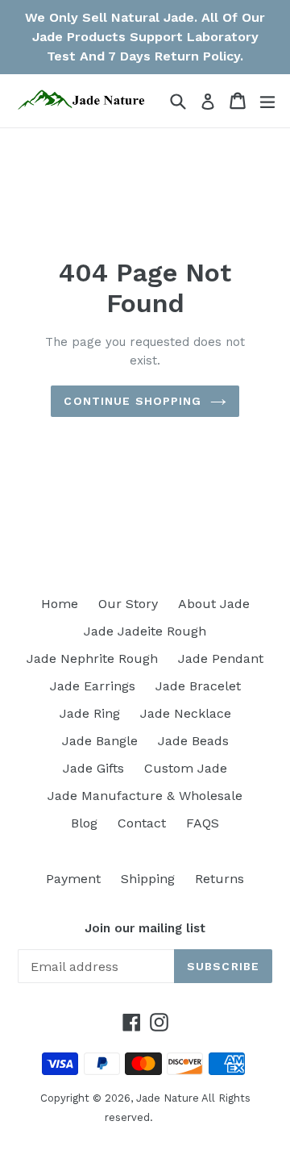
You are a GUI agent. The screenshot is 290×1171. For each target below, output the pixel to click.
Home (59, 603)
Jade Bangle (100, 740)
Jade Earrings (92, 686)
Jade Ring (90, 713)
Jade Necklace (185, 713)
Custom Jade (185, 768)
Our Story (128, 603)
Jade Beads (193, 740)
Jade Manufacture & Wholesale (145, 795)
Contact (142, 823)
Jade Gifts (93, 768)
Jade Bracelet (198, 686)
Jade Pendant (220, 658)
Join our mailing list (145, 928)
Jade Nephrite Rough (92, 658)
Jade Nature (167, 1098)
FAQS (202, 823)
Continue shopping (132, 400)
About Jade (214, 603)
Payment (73, 878)
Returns (219, 878)
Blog (84, 823)
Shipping (148, 878)
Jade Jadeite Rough (145, 631)
